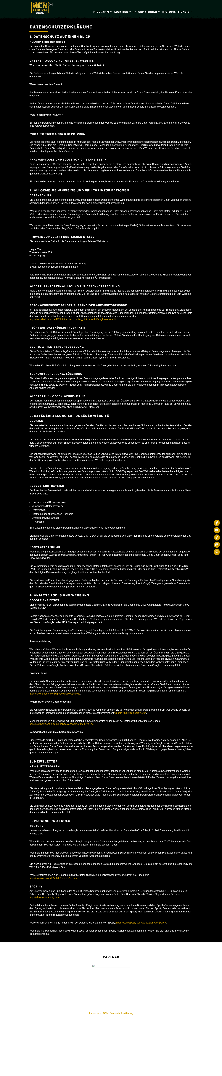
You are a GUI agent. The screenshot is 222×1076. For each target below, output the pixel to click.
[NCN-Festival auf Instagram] (217, 545)
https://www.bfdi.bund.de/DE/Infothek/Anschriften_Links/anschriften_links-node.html (74, 319)
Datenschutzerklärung (121, 1013)
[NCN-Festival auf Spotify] (217, 552)
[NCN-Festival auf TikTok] (217, 537)
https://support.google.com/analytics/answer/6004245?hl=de (61, 724)
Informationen (145, 12)
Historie (169, 12)
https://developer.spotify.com (44, 897)
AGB (105, 1013)
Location (121, 12)
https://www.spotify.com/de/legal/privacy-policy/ (141, 922)
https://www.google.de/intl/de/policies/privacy (53, 878)
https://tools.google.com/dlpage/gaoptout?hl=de (54, 693)
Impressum (95, 1013)
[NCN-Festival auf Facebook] (217, 523)
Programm (101, 12)
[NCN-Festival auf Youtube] (217, 530)
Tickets (184, 12)
